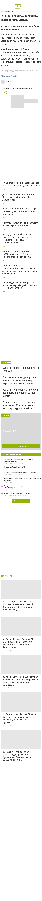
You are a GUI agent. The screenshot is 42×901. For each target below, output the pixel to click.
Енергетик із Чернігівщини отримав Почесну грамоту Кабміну (20, 224)
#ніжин (3, 76)
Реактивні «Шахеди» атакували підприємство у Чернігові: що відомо (20, 392)
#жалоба (14, 76)
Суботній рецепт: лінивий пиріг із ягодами (20, 369)
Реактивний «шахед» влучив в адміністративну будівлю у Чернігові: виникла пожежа (19, 380)
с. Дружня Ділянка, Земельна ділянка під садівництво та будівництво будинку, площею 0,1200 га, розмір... (18, 756)
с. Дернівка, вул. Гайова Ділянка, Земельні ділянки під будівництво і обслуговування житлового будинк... (20, 718)
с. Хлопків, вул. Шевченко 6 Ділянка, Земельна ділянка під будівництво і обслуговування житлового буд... (18, 605)
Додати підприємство (21, 501)
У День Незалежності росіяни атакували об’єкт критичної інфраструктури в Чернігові (18, 405)
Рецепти (9, 430)
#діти (8, 76)
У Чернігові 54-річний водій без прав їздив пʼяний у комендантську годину (21, 184)
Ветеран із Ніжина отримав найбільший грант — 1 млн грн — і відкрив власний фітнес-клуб (19, 254)
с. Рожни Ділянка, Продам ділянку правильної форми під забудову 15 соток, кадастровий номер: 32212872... (20, 680)
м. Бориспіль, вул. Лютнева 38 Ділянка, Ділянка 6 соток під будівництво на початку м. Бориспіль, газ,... (18, 643)
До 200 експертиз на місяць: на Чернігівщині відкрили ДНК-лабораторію (18, 197)
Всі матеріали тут (21, 446)
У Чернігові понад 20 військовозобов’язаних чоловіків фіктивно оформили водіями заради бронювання (20, 269)
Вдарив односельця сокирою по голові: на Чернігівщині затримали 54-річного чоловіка (19, 285)
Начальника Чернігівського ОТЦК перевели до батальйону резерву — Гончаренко (19, 211)
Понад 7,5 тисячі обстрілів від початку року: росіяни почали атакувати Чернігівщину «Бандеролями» (17, 238)
